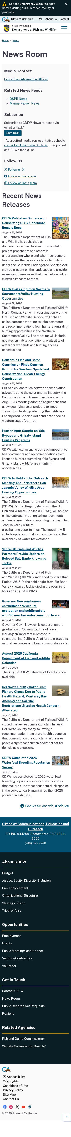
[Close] (66, 4)
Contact (64, 18)
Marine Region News (24, 103)
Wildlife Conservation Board (33, 1046)
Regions (8, 1013)
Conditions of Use (15, 1086)
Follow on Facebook (21, 176)
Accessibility (15, 1077)
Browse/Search (46, 806)
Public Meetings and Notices (23, 951)
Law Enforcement (15, 888)
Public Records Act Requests (23, 1006)
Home (5, 40)
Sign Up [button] (14, 133)
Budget (7, 873)
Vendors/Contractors (17, 958)
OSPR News (18, 99)
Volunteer (9, 966)
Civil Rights (11, 1081)
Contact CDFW (12, 991)
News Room (11, 998)
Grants (7, 943)
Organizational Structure (20, 895)
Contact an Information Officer (26, 79)
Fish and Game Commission (33, 1038)
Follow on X (15, 169)
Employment (11, 936)
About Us (51, 18)
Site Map (9, 1094)
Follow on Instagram (22, 183)
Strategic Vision (13, 903)
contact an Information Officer (26, 145)
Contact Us (11, 1099)
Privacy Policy (13, 1090)
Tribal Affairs (11, 910)
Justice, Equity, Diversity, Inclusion (26, 880)
